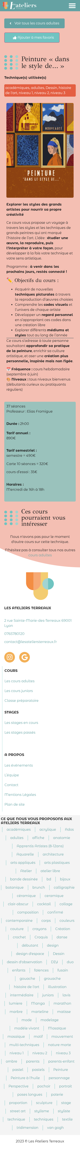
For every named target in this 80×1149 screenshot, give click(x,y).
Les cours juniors (18, 691)
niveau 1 (26, 93)
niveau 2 (41, 93)
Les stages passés (19, 732)
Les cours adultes (19, 681)
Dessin (51, 88)
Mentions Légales (20, 795)
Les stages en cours (21, 723)
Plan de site (14, 804)
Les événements (18, 765)
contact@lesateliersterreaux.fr (30, 642)
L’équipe (11, 775)
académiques (17, 88)
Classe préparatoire (21, 701)
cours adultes (40, 555)
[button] (72, 5)
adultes (37, 88)
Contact (11, 785)
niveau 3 (58, 93)
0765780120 (14, 634)
